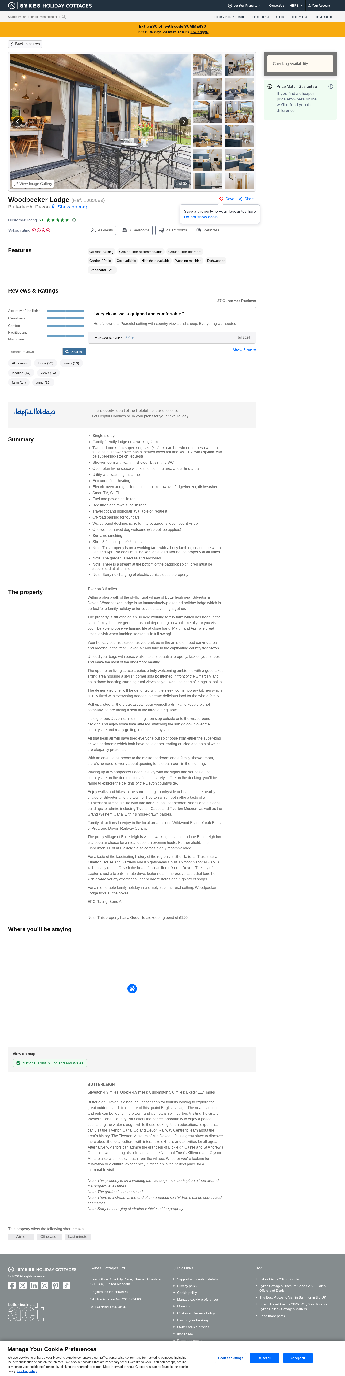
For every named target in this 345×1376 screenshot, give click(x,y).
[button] (17, 121)
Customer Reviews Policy (196, 1313)
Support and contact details (197, 1279)
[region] (172, 1358)
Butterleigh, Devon (48, 206)
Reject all (264, 1358)
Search (76, 352)
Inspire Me (185, 1334)
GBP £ (294, 5)
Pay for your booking (192, 1320)
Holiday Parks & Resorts (229, 17)
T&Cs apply (200, 32)
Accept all (298, 1358)
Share (250, 199)
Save (230, 199)
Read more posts (272, 1316)
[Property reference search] (64, 16)
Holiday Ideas (299, 17)
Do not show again (201, 217)
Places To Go (260, 17)
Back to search (27, 44)
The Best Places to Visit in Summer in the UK (292, 1297)
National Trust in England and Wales (53, 1063)
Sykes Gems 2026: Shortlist (279, 1279)
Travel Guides (324, 17)
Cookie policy (187, 1293)
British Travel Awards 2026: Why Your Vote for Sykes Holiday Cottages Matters (293, 1306)
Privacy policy (187, 1286)
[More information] (331, 86)
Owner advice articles (193, 1327)
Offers (280, 17)
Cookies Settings (230, 1358)
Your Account (321, 5)
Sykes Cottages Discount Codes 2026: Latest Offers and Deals (292, 1288)
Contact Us (276, 5)
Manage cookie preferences (198, 1299)
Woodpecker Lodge (38, 199)
